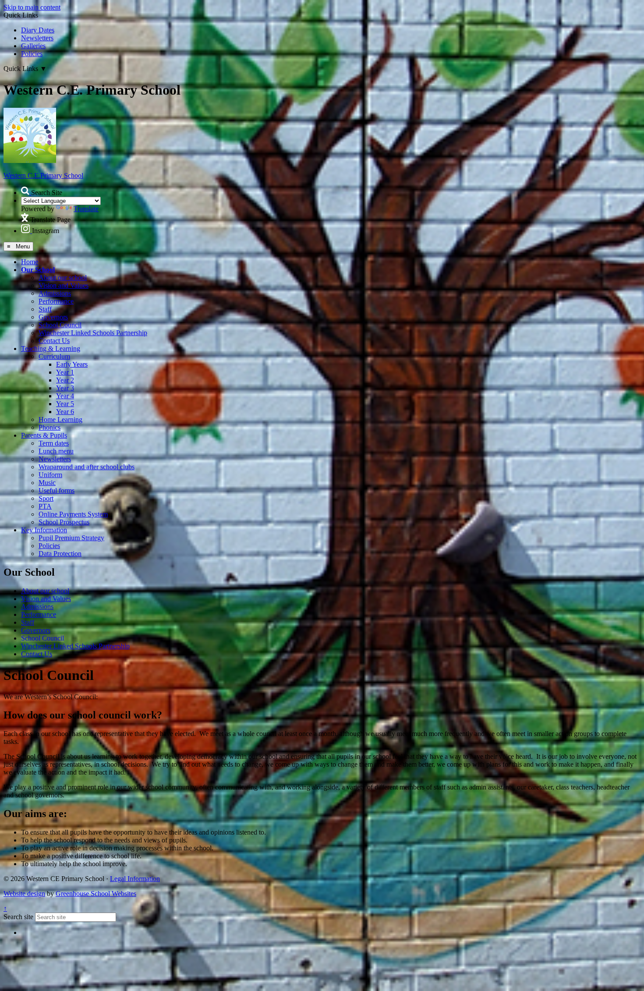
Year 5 (65, 403)
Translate (86, 208)
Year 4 (65, 396)
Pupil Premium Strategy (71, 538)
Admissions (55, 293)
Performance (56, 301)
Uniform (50, 474)
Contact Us (54, 340)
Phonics (49, 427)
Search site (18, 916)
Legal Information (135, 878)
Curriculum (54, 356)
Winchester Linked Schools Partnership (93, 332)
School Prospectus (64, 522)
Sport (46, 498)
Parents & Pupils (44, 435)
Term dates (54, 443)
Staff (45, 309)
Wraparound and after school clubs (86, 467)
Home (29, 261)
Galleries (33, 46)
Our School (38, 269)
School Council (60, 325)
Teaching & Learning (50, 348)
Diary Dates (37, 30)
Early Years (72, 364)
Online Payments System (73, 514)
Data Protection (60, 553)
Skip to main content (32, 7)
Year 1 (65, 372)
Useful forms (56, 490)
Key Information (44, 530)
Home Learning (60, 419)
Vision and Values (63, 285)
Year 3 (65, 388)
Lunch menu (56, 451)
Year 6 (65, 411)
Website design (24, 893)
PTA (45, 506)
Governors (53, 317)
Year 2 (65, 380)
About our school (63, 277)
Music (47, 482)
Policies (31, 53)
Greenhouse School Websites (96, 893)
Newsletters (37, 38)
